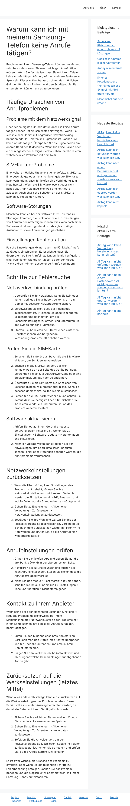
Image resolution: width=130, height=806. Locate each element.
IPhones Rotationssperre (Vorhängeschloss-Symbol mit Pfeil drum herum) (109, 85)
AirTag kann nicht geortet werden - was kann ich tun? (108, 192)
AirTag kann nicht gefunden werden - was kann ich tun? (109, 153)
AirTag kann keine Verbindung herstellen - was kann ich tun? (109, 249)
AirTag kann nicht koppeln (109, 312)
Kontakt (116, 7)
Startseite (88, 7)
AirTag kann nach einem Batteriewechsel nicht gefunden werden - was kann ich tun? (110, 282)
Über (103, 7)
